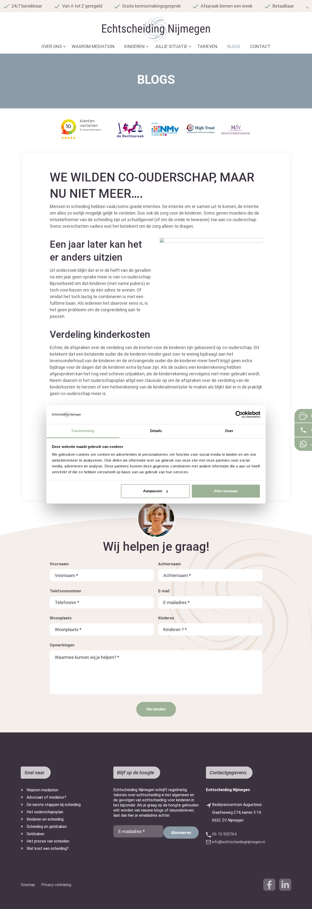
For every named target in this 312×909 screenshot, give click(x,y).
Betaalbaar (283, 6)
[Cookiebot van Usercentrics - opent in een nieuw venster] (239, 414)
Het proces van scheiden (48, 841)
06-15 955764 (224, 834)
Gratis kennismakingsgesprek (151, 6)
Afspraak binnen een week (227, 6)
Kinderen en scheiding (45, 819)
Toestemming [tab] (82, 431)
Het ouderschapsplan (45, 812)
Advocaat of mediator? (46, 797)
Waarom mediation (42, 790)
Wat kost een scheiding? (48, 848)
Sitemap (28, 884)
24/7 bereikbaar (26, 6)
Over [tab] (229, 431)
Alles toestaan (226, 491)
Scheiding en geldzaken (47, 826)
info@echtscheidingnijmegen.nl (238, 842)
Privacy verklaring (56, 884)
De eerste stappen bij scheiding (54, 804)
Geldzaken (35, 834)
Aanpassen (152, 491)
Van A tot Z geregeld (82, 6)
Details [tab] (156, 431)
